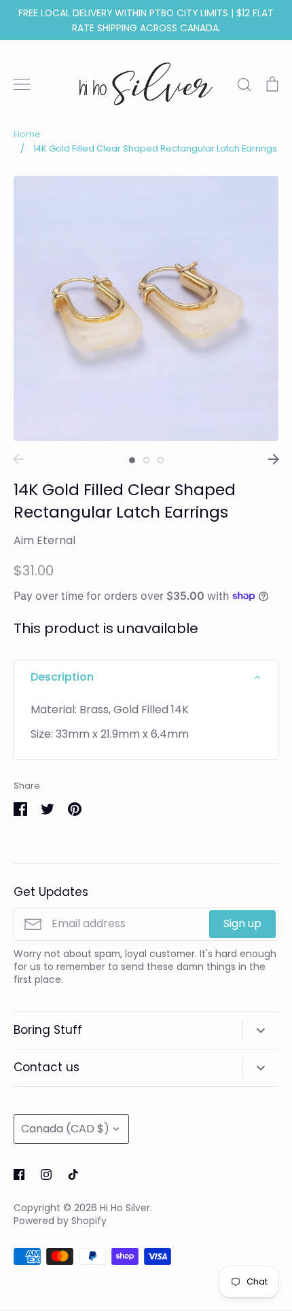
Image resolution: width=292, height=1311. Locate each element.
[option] (146, 308)
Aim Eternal (44, 540)
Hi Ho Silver (125, 1208)
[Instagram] (46, 1174)
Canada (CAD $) (65, 1128)
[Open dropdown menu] (260, 1030)
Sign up (242, 923)
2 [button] (146, 460)
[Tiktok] (73, 1174)
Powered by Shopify (60, 1220)
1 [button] (132, 460)
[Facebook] (19, 1174)
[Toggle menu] (22, 84)
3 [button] (161, 460)
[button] (146, 677)
